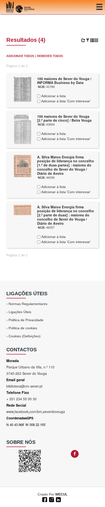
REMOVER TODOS (50, 56)
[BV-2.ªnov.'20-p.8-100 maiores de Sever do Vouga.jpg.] (22, 89)
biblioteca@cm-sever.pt (24, 386)
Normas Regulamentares (28, 304)
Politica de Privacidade (26, 320)
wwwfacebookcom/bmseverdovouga (35, 411)
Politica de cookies (23, 328)
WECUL (61, 494)
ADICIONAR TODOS (20, 56)
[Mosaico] (96, 40)
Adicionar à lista (53, 96)
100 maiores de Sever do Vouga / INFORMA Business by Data (64, 80)
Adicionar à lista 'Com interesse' (65, 101)
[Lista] (92, 40)
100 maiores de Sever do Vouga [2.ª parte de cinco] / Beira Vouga (64, 118)
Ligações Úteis (20, 312)
